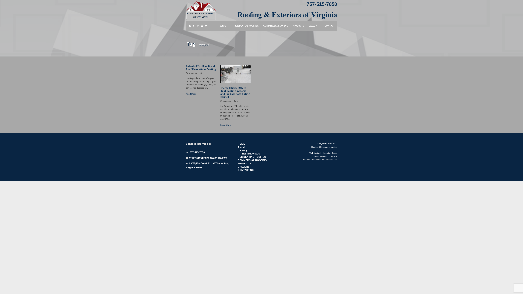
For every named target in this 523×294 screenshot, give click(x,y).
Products (298, 25)
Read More (191, 94)
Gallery (313, 25)
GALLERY (243, 166)
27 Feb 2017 (227, 101)
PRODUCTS (244, 163)
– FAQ (243, 150)
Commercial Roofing (275, 25)
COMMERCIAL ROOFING (252, 160)
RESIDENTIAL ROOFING (252, 157)
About (223, 25)
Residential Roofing (247, 25)
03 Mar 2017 (193, 73)
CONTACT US (246, 170)
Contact (330, 25)
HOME (241, 144)
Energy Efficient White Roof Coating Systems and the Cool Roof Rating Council (235, 92)
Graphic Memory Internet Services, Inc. (320, 159)
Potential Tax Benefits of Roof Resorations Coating (201, 68)
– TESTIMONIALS (250, 153)
